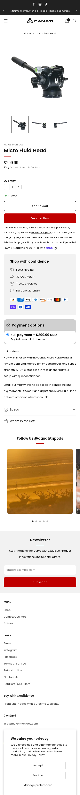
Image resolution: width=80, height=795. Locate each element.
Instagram (10, 650)
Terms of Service (15, 664)
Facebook (10, 657)
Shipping (8, 167)
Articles (9, 623)
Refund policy (13, 670)
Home (27, 33)
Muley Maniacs (13, 144)
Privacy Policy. (36, 755)
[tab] (33, 521)
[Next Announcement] (76, 10)
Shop (7, 610)
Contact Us (11, 677)
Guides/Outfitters (15, 617)
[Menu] (6, 21)
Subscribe (40, 582)
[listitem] (40, 11)
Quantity (10, 181)
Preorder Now (40, 218)
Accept (38, 765)
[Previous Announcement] (3, 10)
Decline (38, 775)
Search (8, 643)
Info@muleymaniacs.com (21, 724)
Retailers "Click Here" (18, 684)
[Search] (74, 21)
